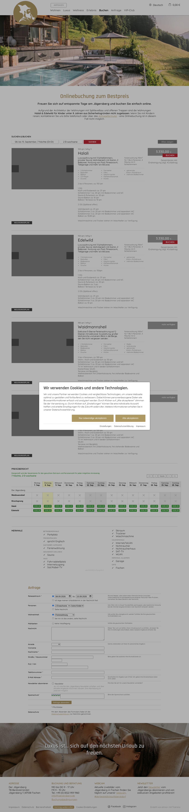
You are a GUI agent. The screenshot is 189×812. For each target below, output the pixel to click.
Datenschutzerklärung (123, 426)
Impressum (140, 426)
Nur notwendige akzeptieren (93, 418)
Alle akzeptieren (130, 418)
